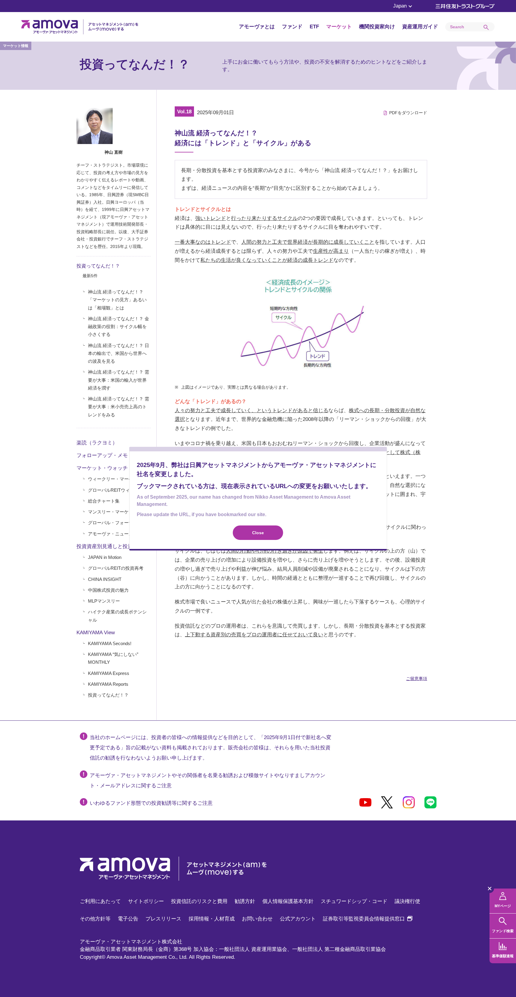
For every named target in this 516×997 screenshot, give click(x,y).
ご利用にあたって (100, 901)
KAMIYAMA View (96, 632)
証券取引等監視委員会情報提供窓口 (367, 919)
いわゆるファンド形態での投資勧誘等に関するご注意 (151, 803)
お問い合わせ (257, 919)
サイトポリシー (146, 901)
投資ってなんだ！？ (98, 265)
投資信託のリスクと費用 (199, 901)
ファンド (292, 27)
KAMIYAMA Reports (108, 684)
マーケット (339, 27)
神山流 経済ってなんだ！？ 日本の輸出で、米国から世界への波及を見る (118, 353)
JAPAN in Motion (104, 557)
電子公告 (128, 919)
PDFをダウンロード (408, 112)
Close (258, 532)
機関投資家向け (377, 27)
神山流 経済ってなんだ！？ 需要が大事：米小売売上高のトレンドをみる (118, 406)
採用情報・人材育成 (212, 919)
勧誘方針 (245, 901)
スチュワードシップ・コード (354, 901)
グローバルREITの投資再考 (115, 568)
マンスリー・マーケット (113, 511)
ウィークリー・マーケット (115, 478)
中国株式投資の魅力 (108, 590)
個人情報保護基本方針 (288, 901)
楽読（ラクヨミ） (97, 443)
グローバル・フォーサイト (115, 522)
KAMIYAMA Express (108, 673)
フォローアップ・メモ (102, 455)
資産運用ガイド (420, 27)
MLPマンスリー (104, 601)
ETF (314, 27)
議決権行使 (407, 901)
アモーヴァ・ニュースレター (117, 533)
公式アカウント (298, 919)
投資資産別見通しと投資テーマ (112, 546)
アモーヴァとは (257, 27)
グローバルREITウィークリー (118, 490)
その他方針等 (95, 919)
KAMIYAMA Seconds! (109, 643)
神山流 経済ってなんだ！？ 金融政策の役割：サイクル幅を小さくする (118, 326)
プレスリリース (163, 919)
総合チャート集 (104, 500)
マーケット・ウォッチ (102, 468)
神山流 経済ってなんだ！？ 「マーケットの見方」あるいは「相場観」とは (117, 299)
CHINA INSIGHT (104, 579)
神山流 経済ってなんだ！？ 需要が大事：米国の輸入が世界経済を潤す (118, 379)
